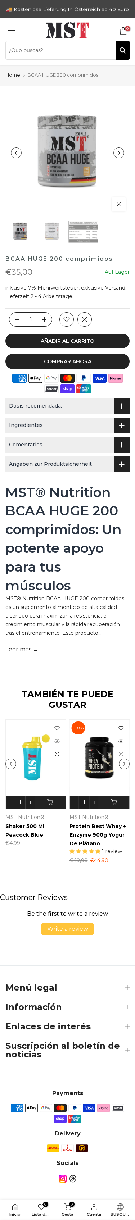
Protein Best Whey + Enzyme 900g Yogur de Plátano (97, 835)
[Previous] (16, 152)
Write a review (67, 928)
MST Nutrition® (25, 817)
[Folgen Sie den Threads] (73, 1179)
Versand (115, 287)
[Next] (118, 152)
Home (12, 75)
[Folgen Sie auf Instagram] (63, 1179)
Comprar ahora (67, 361)
